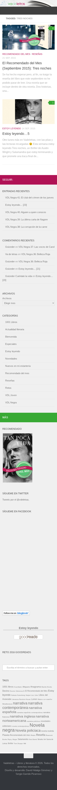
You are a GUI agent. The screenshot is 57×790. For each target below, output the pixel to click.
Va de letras (11, 254)
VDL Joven (11, 395)
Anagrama (35, 687)
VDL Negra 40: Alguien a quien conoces (25, 212)
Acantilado (18, 687)
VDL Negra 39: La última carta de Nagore (26, 219)
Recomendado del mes (16, 54)
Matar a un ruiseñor (45, 699)
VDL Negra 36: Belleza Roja (35, 254)
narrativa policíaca (33, 721)
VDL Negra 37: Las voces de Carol (36, 246)
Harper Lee (30, 695)
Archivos (7, 298)
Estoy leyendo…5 (15, 134)
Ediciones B (20, 691)
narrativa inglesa (22, 716)
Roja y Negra (12, 739)
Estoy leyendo (11, 128)
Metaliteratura (7, 704)
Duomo (12, 691)
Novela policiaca (28, 730)
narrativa (20, 703)
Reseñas (37, 54)
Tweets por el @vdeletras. (15, 499)
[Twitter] (48, 180)
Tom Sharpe (18, 743)
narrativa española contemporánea (30, 712)
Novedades (11, 358)
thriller (10, 743)
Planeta (5, 735)
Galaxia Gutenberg (18, 695)
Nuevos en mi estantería (18, 366)
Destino (5, 691)
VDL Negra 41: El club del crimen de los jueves (29, 197)
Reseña (40, 734)
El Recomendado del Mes (36, 691)
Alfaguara (26, 687)
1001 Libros (11, 322)
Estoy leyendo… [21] (29, 268)
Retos (8, 387)
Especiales (11, 344)
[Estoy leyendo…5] (28, 111)
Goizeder (10, 246)
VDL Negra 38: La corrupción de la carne (26, 226)
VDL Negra (11, 402)
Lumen (34, 699)
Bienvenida (11, 336)
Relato (33, 735)
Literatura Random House (21, 699)
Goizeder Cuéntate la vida (18, 276)
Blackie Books (46, 687)
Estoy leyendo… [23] (16, 205)
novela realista (47, 731)
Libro (36, 695)
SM (44, 739)
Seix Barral (33, 739)
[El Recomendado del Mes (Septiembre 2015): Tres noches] (28, 37)
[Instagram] (53, 180)
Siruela (40, 739)
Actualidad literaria (14, 329)
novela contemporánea (20, 726)
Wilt (24, 743)
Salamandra (23, 739)
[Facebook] (42, 180)
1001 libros (7, 686)
